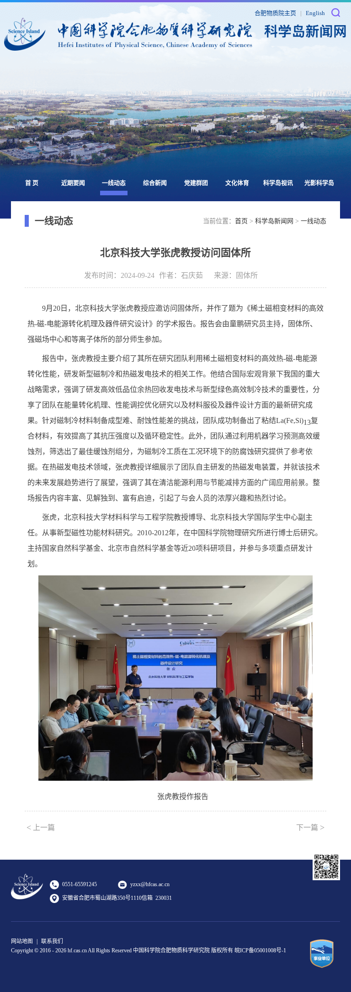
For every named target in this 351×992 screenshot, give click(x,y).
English (315, 13)
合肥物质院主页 (275, 13)
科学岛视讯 (278, 182)
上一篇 (41, 827)
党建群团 (196, 182)
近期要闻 (73, 182)
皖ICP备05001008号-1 (260, 950)
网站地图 (22, 941)
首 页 (31, 182)
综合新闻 (155, 182)
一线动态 (114, 182)
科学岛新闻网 (274, 221)
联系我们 (52, 941)
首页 (241, 221)
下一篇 (310, 827)
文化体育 (237, 182)
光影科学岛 (319, 182)
